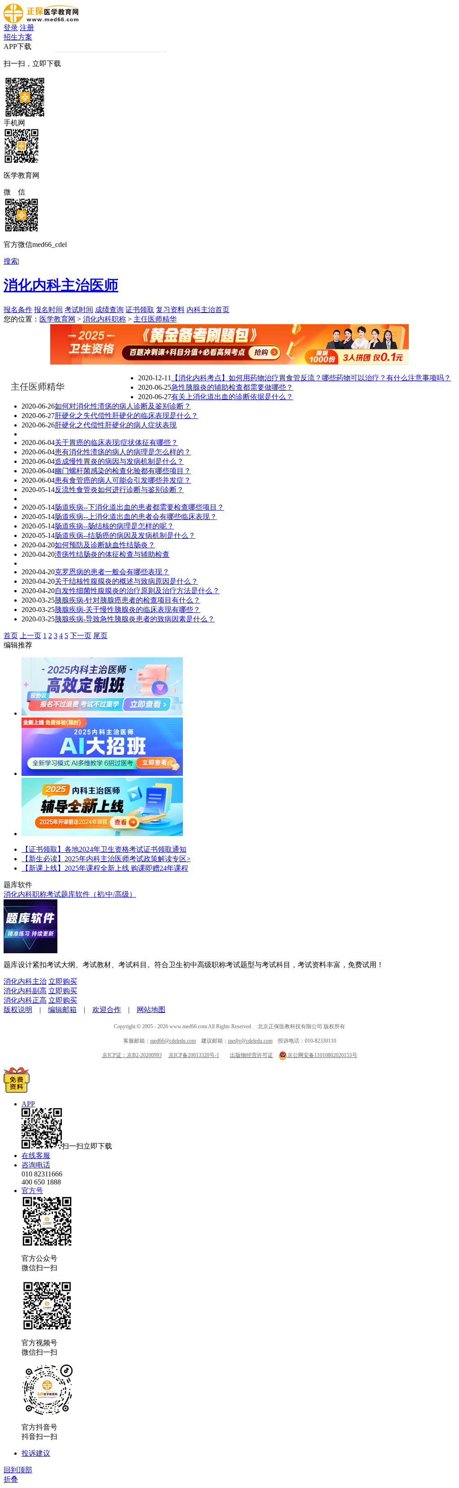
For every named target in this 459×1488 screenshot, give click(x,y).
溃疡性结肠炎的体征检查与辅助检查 (112, 554)
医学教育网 (57, 319)
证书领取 (140, 309)
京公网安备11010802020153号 (322, 1055)
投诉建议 (36, 1453)
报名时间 (48, 309)
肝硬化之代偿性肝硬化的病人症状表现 (116, 425)
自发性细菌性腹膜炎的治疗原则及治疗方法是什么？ (137, 590)
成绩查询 (109, 309)
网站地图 (151, 1009)
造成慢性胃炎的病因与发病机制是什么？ (119, 461)
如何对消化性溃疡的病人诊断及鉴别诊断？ (123, 406)
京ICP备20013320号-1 (194, 1055)
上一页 (30, 635)
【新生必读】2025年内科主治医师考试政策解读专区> (106, 859)
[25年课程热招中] (102, 833)
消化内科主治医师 (61, 285)
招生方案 (18, 37)
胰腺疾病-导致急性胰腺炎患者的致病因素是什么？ (135, 619)
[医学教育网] (41, 21)
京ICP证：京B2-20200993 (132, 1055)
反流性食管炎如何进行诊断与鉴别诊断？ (119, 489)
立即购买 (62, 981)
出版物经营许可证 (251, 1055)
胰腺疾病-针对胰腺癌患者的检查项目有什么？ (127, 600)
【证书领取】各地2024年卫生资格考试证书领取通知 (104, 849)
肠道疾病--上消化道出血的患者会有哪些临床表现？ (136, 516)
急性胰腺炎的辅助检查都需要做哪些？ (232, 387)
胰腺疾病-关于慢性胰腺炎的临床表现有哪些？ (127, 609)
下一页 (80, 635)
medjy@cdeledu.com (250, 1041)
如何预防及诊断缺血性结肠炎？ (105, 545)
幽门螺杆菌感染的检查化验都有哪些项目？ (123, 471)
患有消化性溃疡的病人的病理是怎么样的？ (123, 452)
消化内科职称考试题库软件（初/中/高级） (70, 894)
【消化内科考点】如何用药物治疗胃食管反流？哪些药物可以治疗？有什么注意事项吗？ (311, 378)
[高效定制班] (102, 713)
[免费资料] (17, 1090)
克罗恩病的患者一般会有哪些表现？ (112, 572)
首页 (11, 635)
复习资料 (170, 309)
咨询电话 (36, 1165)
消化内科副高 (25, 991)
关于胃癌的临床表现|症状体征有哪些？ (116, 442)
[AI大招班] (102, 773)
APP (28, 1104)
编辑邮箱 (62, 1009)
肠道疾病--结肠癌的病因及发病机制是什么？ (125, 535)
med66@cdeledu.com (173, 1041)
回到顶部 (18, 1470)
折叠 (11, 1479)
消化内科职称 (104, 319)
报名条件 (18, 309)
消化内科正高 (25, 1000)
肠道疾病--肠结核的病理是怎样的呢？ (114, 526)
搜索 (11, 261)
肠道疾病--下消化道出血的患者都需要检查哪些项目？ (139, 507)
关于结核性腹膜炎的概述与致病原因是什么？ (126, 581)
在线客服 (36, 1155)
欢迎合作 (106, 1009)
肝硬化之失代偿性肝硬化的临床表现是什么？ (126, 415)
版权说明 (18, 1009)
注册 (27, 27)
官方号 (32, 1190)
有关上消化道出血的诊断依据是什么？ (232, 397)
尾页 (100, 635)
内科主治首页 (208, 309)
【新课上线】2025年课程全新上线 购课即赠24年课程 (105, 868)
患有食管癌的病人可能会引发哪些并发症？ (123, 480)
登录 (11, 27)
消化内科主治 (25, 981)
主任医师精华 (155, 319)
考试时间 (79, 309)
